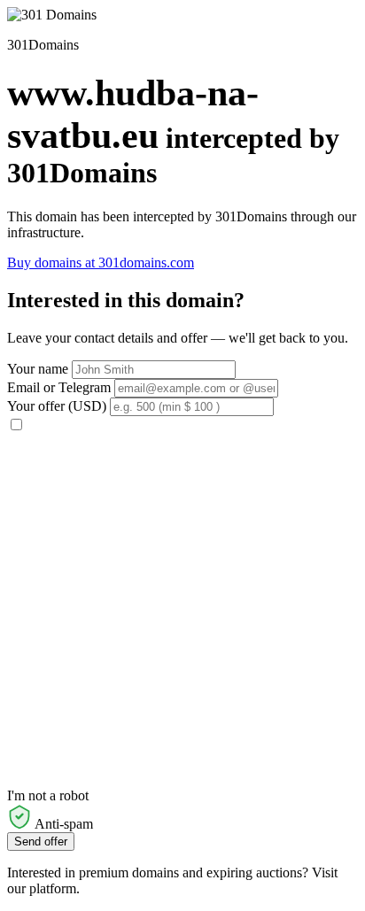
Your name (37, 368)
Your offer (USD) (56, 405)
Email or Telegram (59, 387)
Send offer (40, 841)
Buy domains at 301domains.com (100, 262)
